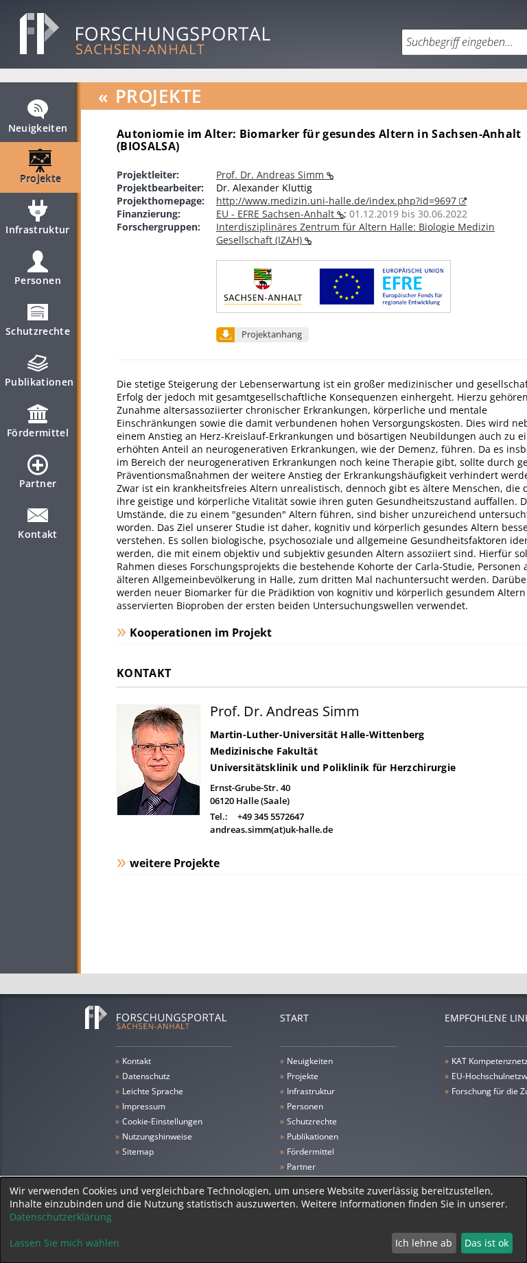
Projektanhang (272, 334)
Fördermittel (38, 432)
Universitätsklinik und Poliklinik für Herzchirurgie (333, 767)
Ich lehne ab (423, 1242)
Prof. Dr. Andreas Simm (271, 174)
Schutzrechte (37, 331)
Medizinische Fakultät (264, 750)
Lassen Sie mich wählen (64, 1242)
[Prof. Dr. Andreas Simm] (158, 811)
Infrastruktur (37, 229)
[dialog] (263, 1220)
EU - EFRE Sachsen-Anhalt (276, 213)
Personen (37, 280)
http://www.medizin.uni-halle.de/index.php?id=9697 (337, 200)
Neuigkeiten (38, 127)
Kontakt (37, 534)
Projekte (41, 178)
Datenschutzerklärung (61, 1216)
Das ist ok (486, 1242)
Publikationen (39, 381)
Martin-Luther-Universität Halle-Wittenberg (317, 734)
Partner (37, 483)
